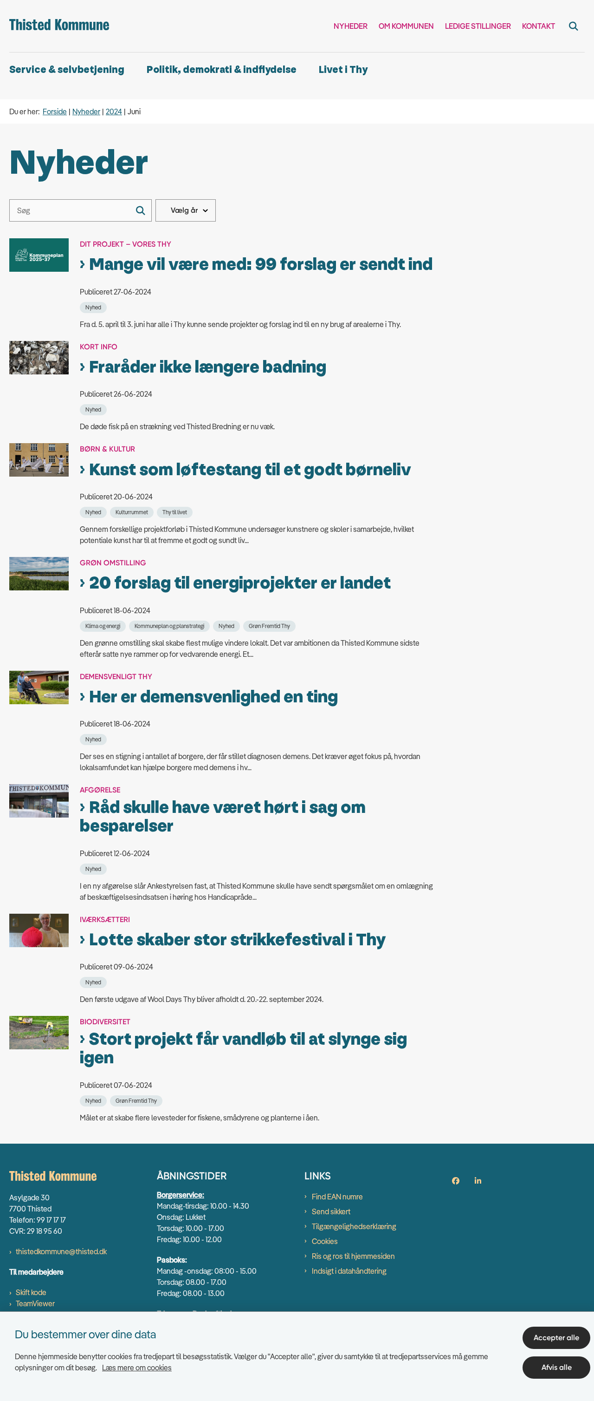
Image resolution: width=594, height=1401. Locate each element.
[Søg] (140, 210)
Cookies (325, 1241)
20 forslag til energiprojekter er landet (240, 583)
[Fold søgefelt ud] (573, 26)
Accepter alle (556, 1337)
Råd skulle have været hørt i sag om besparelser (223, 817)
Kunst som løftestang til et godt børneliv (250, 470)
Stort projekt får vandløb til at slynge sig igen (243, 1048)
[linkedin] (478, 1181)
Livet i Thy (343, 70)
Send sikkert (331, 1211)
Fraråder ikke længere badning (207, 367)
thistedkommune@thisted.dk (61, 1251)
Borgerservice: (180, 1194)
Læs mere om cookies (137, 1367)
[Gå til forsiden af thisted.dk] (59, 26)
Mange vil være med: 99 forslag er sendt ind (261, 264)
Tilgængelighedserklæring (354, 1226)
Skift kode (31, 1292)
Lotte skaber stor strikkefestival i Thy (237, 940)
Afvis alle (557, 1367)
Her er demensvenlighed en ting (213, 697)
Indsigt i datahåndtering (349, 1271)
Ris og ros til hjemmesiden (353, 1256)
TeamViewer (35, 1303)
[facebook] (456, 1181)
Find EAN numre (337, 1196)
